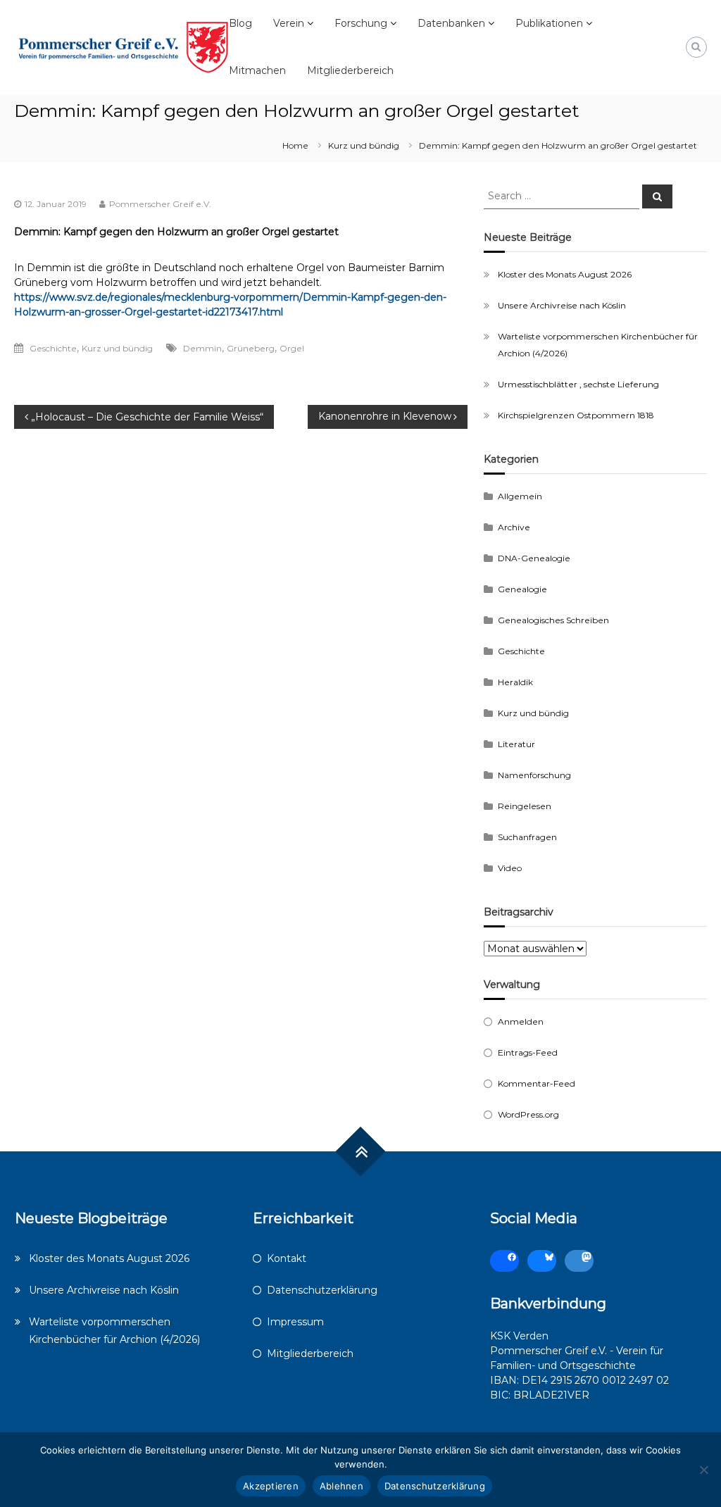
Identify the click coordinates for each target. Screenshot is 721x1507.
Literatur (516, 744)
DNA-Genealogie (534, 558)
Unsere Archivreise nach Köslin (562, 305)
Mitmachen (257, 70)
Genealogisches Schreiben (553, 620)
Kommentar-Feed (536, 1083)
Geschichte (53, 348)
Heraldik (515, 682)
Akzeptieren (271, 1486)
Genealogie (522, 589)
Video (510, 868)
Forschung (360, 23)
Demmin (202, 348)
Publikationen (549, 23)
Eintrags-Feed (528, 1052)
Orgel (292, 348)
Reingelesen (524, 806)
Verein (288, 23)
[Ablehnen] (703, 1470)
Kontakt (286, 1258)
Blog (240, 23)
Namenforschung (534, 775)
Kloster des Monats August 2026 (565, 274)
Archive (514, 527)
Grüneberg (251, 348)
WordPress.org (528, 1114)
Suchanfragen (527, 837)
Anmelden (521, 1021)
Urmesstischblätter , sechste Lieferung (578, 384)
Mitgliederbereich (350, 70)
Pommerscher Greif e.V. (160, 204)
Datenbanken (451, 23)
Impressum (295, 1321)
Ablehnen (341, 1486)
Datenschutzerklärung (322, 1290)
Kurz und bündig (363, 145)
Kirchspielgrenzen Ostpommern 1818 (576, 415)
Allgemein (520, 496)
